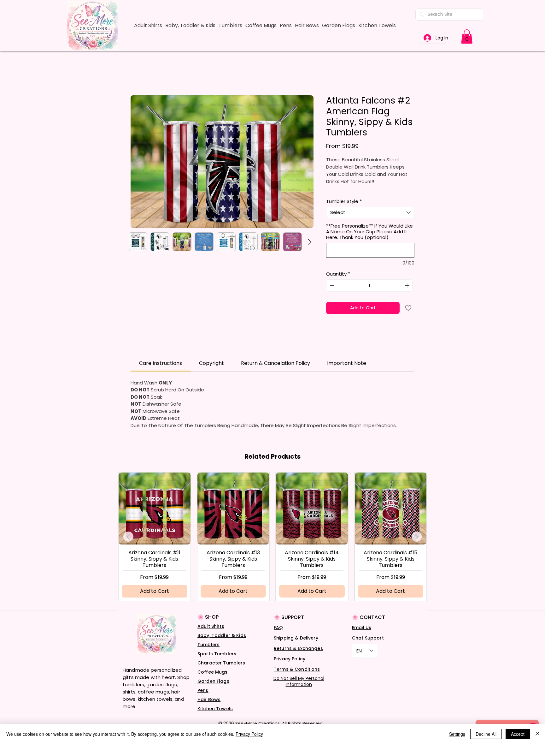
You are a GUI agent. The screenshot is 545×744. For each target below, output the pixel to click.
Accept (517, 734)
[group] (272, 545)
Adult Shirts (210, 634)
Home (138, 73)
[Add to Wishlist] (408, 316)
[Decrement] (331, 294)
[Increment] (407, 294)
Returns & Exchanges (298, 656)
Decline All (486, 734)
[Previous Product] (128, 545)
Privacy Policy (289, 667)
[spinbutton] (369, 294)
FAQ (278, 636)
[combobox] (370, 220)
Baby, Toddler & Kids (221, 643)
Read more (338, 197)
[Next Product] (417, 545)
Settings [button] (457, 734)
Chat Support (368, 646)
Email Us (361, 636)
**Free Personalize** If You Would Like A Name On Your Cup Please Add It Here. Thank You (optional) (369, 239)
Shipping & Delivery (296, 646)
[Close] (537, 734)
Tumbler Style (344, 209)
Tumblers (208, 653)
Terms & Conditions (297, 677)
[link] (467, 36)
